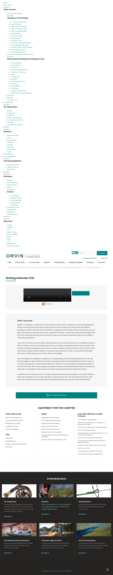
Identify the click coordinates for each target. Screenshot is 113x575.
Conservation (11, 149)
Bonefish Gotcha (11, 441)
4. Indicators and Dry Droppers (20, 70)
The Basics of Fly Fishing (14, 13)
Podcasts (6, 127)
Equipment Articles (13, 165)
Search (9, 152)
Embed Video (49, 304)
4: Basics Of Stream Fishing (19, 29)
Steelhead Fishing (16, 200)
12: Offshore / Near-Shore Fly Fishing (21, 47)
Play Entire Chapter (58, 395)
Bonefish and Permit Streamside (51, 432)
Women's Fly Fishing (13, 246)
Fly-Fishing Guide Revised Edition (51, 420)
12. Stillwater (15, 88)
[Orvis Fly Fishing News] (94, 529)
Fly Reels (9, 227)
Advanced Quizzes (12, 214)
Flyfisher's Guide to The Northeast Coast (54, 439)
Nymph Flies (11, 115)
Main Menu (7, 7)
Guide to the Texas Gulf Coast (50, 429)
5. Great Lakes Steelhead (18, 72)
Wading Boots (11, 243)
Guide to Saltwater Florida (49, 426)
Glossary (9, 180)
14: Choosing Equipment (18, 52)
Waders (9, 237)
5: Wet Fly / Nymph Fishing (18, 31)
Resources (7, 172)
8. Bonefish (14, 79)
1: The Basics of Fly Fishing (19, 22)
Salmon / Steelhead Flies (14, 118)
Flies (8, 230)
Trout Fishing (15, 196)
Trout (9, 138)
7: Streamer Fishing (16, 36)
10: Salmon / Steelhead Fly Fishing (21, 43)
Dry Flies (9, 111)
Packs (9, 239)
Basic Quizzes (11, 212)
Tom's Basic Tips (12, 100)
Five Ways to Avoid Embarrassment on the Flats (92, 445)
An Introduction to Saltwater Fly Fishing (90, 451)
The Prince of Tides (83, 448)
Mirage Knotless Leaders (13, 423)
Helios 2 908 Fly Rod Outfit (14, 417)
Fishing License (11, 209)
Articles (9, 187)
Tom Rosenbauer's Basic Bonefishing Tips (90, 454)
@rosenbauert (52, 509)
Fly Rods (9, 225)
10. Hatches (14, 84)
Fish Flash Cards (12, 185)
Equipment (10, 147)
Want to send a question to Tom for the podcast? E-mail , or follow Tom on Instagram (56, 506)
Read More (7, 516)
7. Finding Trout (15, 77)
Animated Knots (8, 154)
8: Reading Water (16, 38)
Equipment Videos (12, 167)
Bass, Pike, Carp (12, 140)
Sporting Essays (15, 203)
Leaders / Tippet (12, 232)
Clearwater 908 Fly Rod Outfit (14, 420)
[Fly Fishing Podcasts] (56, 490)
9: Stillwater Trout (16, 40)
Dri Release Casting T (12, 426)
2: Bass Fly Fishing (16, 24)
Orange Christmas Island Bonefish (16, 444)
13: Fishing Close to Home (18, 50)
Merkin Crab (9, 438)
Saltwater (10, 145)
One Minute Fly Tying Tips (15, 124)
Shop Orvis (7, 216)
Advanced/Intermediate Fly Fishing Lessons (20, 54)
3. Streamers (14, 67)
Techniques (10, 122)
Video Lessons (8, 5)
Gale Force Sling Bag (12, 429)
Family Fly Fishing (12, 182)
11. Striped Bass (15, 86)
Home (5, 2)
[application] (107, 569)
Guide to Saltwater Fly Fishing (51, 423)
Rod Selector (11, 169)
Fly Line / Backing (12, 234)
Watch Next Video (81, 293)
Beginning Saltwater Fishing (50, 417)
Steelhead (10, 142)
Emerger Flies (11, 113)
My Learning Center (88, 258)
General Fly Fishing (13, 135)
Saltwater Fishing (16, 198)
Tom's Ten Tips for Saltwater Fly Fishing (90, 438)
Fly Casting (10, 95)
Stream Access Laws (13, 207)
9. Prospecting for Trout (18, 81)
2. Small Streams (16, 65)
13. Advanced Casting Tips (18, 91)
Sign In (103, 258)
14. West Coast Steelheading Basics (21, 93)
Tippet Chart (14, 205)
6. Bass (13, 74)
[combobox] (87, 253)
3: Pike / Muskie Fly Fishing (18, 26)
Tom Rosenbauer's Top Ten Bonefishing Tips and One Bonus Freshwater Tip (92, 434)
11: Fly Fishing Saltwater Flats (20, 45)
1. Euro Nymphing (16, 63)
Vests (8, 241)
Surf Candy (9, 447)
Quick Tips (10, 97)
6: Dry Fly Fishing (16, 33)
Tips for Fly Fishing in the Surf (87, 430)
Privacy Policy (68, 570)
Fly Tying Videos (8, 102)
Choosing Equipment (10, 156)
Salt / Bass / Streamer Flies (15, 120)
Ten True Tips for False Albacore (87, 420)
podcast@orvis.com (52, 506)
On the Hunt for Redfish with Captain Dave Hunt (92, 427)
